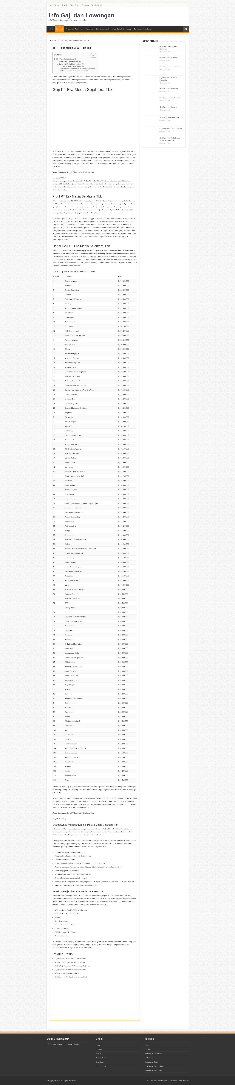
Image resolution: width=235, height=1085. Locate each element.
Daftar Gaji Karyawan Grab (169, 118)
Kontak (64, 5)
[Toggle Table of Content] (92, 55)
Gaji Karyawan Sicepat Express (171, 67)
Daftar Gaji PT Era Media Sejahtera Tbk (71, 64)
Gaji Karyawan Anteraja (168, 107)
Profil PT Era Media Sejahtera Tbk (70, 61)
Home (50, 5)
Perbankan (89, 29)
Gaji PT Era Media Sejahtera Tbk (66, 59)
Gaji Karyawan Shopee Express (171, 129)
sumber (65, 239)
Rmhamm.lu (164, 1081)
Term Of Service (97, 5)
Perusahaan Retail (102, 29)
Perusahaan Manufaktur (143, 29)
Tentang (57, 5)
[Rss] (187, 5)
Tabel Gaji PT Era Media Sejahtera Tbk (73, 66)
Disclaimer (85, 5)
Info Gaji (59, 29)
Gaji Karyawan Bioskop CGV (170, 98)
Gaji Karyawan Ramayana (169, 88)
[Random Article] (186, 29)
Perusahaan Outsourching (121, 29)
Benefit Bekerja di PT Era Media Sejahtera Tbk (75, 70)
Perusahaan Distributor (74, 29)
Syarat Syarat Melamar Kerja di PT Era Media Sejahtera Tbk (78, 68)
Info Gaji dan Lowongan (81, 15)
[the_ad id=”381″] (59, 178)
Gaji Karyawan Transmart (169, 57)
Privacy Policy (74, 5)
